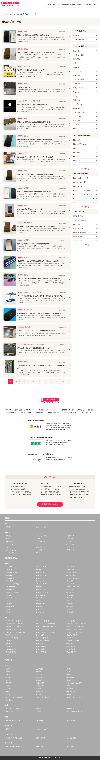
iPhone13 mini (10, 586)
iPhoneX (39, 598)
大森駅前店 (70, 677)
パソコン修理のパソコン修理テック (21, 492)
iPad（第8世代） (11, 649)
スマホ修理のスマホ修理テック (20, 489)
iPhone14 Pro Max (73, 578)
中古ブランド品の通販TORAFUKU (51, 495)
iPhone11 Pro (71, 592)
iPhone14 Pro (10, 581)
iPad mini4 (9, 643)
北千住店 (9, 677)
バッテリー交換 (78, 39)
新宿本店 (9, 669)
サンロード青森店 (42, 729)
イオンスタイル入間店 (74, 683)
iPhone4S (70, 609)
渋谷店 (69, 669)
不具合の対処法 (11, 413)
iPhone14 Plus (41, 581)
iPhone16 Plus (71, 572)
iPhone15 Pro (71, 575)
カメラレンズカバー (80, 88)
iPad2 (7, 655)
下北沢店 (39, 674)
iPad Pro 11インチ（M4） (82, 178)
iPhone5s (70, 606)
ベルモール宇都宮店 (43, 697)
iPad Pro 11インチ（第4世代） (77, 629)
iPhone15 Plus (10, 578)
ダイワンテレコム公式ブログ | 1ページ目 (22, 14)
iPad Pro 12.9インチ (42, 629)
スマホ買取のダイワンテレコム (50, 489)
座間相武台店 (71, 691)
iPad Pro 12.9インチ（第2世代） (16, 629)
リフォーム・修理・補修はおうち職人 (22, 495)
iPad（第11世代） (79, 186)
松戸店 (38, 694)
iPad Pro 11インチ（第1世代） (77, 632)
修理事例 (72, 4)
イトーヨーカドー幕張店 (14, 697)
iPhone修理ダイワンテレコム (19, 486)
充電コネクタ (77, 120)
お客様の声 (27, 410)
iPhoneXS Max (41, 595)
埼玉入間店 (40, 683)
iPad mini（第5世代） (74, 640)
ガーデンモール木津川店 (14, 709)
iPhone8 (8, 601)
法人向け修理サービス (53, 413)
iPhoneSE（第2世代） (13, 592)
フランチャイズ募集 (26, 413)
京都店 (38, 711)
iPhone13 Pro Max (42, 584)
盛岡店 (8, 729)
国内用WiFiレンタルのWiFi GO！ (79, 495)
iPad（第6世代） (72, 649)
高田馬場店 (40, 669)
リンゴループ (77, 116)
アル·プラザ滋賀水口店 (74, 711)
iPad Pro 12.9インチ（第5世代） (84, 203)
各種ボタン (77, 100)
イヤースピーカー (79, 112)
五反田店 (9, 674)
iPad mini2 (70, 643)
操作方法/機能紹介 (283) (81, 232)
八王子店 (9, 683)
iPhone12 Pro (10, 589)
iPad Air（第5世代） (73, 635)
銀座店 (69, 671)
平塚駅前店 (40, 691)
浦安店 (8, 694)
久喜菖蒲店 (40, 686)
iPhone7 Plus (40, 601)
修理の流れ (91, 410)
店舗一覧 (48, 4)
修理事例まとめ (81, 410)
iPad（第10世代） (42, 646)
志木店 (8, 688)
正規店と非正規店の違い (70, 413)
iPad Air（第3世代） (42, 638)
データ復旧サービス (87, 413)
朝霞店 (8, 686)
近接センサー (77, 108)
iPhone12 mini (40, 589)
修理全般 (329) (78, 228)
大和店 (8, 691)
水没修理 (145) (78, 241)
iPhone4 (8, 612)
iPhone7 (69, 601)
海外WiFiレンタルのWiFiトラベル (79, 492)
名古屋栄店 (40, 720)
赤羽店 (38, 680)
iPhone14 (70, 581)
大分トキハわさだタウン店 (14, 747)
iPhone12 (70, 589)
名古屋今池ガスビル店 (13, 720)
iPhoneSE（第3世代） (13, 584)
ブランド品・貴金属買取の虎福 (50, 492)
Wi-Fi (75, 129)
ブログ (95, 4)
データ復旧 (77, 71)
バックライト (77, 125)
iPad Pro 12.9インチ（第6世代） (84, 198)
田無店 (69, 680)
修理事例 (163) (78, 237)
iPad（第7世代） (41, 649)
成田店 (69, 694)
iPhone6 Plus (10, 606)
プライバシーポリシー (52, 410)
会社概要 (41, 410)
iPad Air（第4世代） (12, 638)
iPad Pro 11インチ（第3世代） (15, 632)
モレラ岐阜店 (71, 720)
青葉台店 (70, 688)
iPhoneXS (70, 595)
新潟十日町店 (40, 738)
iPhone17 (76, 156)
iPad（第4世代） (41, 652)
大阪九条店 (70, 709)
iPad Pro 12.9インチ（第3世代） (77, 626)
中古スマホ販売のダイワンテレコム (51, 486)
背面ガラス (77, 59)
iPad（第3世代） (72, 652)
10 (63, 381)
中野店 (38, 671)
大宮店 (69, 686)
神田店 (69, 674)
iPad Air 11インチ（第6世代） (83, 194)
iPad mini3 (39, 643)
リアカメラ (77, 83)
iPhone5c (9, 609)
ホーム (4, 14)
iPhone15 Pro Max (42, 575)
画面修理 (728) (78, 216)
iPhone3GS (40, 612)
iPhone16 (9, 575)
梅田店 (38, 709)
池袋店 (8, 671)
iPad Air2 (70, 638)
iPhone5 (39, 609)
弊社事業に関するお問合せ (50, 504)
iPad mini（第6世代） (43, 640)
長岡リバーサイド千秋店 (14, 738)
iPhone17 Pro (77, 148)
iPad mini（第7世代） (80, 182)
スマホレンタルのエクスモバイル (79, 489)
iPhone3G (70, 612)
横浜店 (38, 688)
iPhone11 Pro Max (42, 592)
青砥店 (8, 680)
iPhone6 (39, 606)
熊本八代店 (70, 747)
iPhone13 (39, 586)
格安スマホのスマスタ (76, 497)
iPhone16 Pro (40, 572)
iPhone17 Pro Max (79, 144)
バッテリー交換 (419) (80, 220)
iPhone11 (9, 595)
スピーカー (77, 92)
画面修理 (76, 35)
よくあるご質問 (87, 4)
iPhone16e (76, 160)
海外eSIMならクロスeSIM (77, 486)
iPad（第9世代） (72, 646)
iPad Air (8, 640)
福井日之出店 (71, 738)
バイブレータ (77, 104)
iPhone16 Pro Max (79, 164)
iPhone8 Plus (71, 598)
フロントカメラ (78, 79)
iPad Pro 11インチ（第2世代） (46, 632)
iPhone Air (76, 152)
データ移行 (77, 75)
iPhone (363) (77, 224)
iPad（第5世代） (11, 652)
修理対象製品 (65, 4)
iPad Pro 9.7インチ (42, 635)
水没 (74, 63)
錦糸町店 (39, 677)
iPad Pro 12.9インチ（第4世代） (46, 626)
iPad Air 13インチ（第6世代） (83, 190)
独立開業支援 (39, 413)
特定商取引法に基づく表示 (67, 410)
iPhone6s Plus (41, 603)
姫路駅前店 (9, 711)
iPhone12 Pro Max (73, 586)
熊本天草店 (40, 747)
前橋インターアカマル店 (75, 697)
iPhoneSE (9, 603)
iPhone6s (70, 603)
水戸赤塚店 (9, 700)
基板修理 (76, 67)
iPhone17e (76, 140)
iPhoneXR (9, 598)
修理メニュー (56, 4)
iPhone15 (39, 578)
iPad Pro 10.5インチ (12, 635)
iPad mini (9, 646)
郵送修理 (79, 4)
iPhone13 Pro (71, 584)
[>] (68, 381)
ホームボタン (77, 96)
